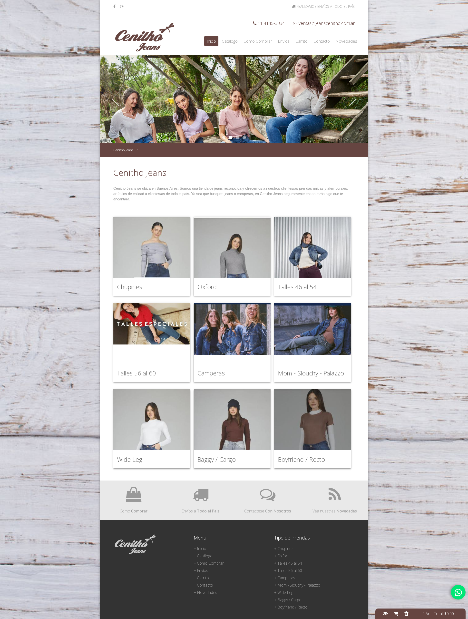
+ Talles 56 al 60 (288, 570)
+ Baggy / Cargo (288, 599)
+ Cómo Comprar (209, 563)
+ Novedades (205, 592)
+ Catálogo (203, 556)
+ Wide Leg (283, 592)
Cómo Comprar (258, 41)
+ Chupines (283, 548)
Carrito (301, 41)
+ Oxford (282, 556)
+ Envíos (201, 570)
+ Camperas (284, 577)
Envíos (284, 41)
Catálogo (230, 41)
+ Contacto (203, 585)
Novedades (346, 41)
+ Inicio (200, 548)
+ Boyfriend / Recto (291, 607)
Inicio (211, 41)
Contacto (321, 41)
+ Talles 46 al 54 (288, 563)
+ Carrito (201, 577)
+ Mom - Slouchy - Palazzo (297, 585)
